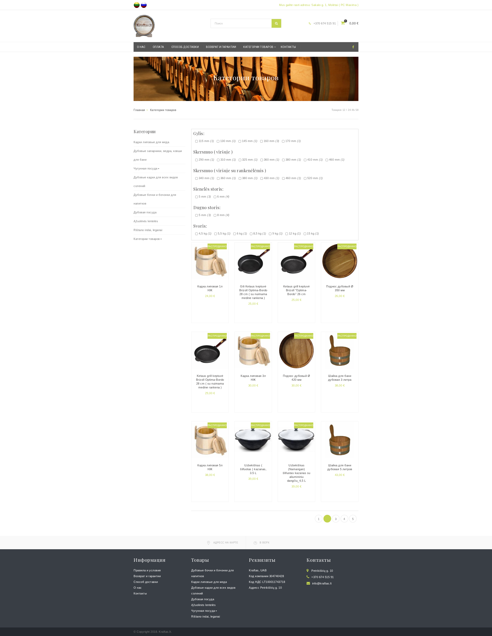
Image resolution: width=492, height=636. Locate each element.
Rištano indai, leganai (148, 230)
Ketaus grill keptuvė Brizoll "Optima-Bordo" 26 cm (296, 290)
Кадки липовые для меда (151, 142)
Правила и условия (147, 570)
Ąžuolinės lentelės (146, 221)
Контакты (288, 46)
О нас (141, 46)
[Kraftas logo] (144, 25)
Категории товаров (258, 46)
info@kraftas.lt (322, 583)
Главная (139, 110)
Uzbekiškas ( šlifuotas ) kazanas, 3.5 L (253, 469)
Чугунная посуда (145, 168)
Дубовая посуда (145, 212)
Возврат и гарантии (221, 46)
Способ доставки (185, 46)
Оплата (158, 46)
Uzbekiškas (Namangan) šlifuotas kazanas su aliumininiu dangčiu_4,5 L (296, 473)
